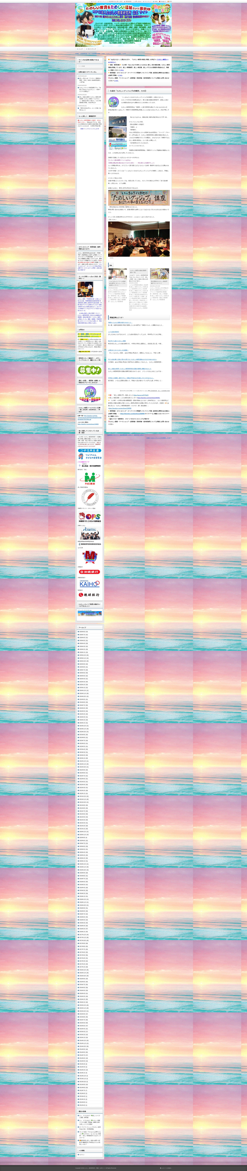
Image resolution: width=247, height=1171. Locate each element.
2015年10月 (82, 1011)
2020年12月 (82, 831)
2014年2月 (82, 1070)
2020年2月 (82, 858)
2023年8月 (82, 737)
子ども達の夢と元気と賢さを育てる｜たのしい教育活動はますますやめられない (132, 359)
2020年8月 (82, 840)
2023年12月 (82, 726)
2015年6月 (82, 1023)
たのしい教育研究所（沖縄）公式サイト (95, 1168)
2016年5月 (82, 990)
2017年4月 (82, 958)
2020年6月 (82, 846)
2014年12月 (82, 1040)
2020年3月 (82, 855)
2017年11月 (82, 937)
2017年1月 (82, 967)
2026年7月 (82, 634)
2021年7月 (82, 811)
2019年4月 (82, 887)
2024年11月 (82, 693)
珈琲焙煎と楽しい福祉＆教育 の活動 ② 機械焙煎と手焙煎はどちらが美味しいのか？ (89, 1142)
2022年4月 (82, 784)
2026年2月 (82, 649)
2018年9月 (82, 908)
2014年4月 (82, 1064)
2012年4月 (82, 1105)
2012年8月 (82, 1102)
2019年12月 (82, 864)
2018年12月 (82, 899)
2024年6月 (82, 708)
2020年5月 (82, 849)
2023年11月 (82, 729)
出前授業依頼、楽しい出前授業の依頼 (160, 390)
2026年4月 (82, 643)
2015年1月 (82, 1037)
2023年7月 (82, 740)
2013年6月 (82, 1093)
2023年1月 (82, 758)
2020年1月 (82, 861)
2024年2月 (82, 720)
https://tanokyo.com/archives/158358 (120, 408)
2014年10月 (82, 1046)
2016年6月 (82, 987)
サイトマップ (92, 49)
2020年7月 (82, 843)
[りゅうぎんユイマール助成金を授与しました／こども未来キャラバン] (117, 273)
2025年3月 (82, 681)
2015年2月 (82, 1034)
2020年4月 (82, 852)
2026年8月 (82, 631)
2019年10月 (82, 870)
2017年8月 (82, 946)
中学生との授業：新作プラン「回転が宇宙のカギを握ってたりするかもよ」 (131, 378)
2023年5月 (82, 746)
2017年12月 (82, 934)
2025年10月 (82, 661)
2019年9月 (82, 873)
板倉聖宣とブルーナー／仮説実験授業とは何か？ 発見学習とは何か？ (125, 435)
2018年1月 (82, 931)
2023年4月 (82, 749)
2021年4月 (82, 820)
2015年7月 (82, 1020)
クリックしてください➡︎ (84, 610)
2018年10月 (82, 905)
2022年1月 (82, 793)
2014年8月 (82, 1052)
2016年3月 (82, 996)
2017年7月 (82, 949)
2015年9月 (82, 1014)
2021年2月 (82, 825)
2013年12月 (82, 1076)
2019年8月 (82, 876)
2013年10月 (82, 1081)
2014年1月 (82, 1073)
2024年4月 (82, 714)
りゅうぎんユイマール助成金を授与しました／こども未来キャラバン (117, 283)
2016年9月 (82, 978)
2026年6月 (82, 637)
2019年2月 (82, 893)
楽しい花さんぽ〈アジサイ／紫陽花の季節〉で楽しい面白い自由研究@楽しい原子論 (90, 80)
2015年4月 (82, 1028)
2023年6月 (82, 743)
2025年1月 (82, 687)
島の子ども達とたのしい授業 (117, 341)
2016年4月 (82, 993)
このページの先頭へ (166, 1168)
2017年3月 (82, 961)
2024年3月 (82, 717)
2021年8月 (82, 808)
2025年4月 (82, 678)
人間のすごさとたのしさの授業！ (118, 350)
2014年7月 (82, 1055)
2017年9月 (82, 943)
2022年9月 (82, 770)
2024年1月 (82, 723)
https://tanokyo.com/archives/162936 (132, 413)
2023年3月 (82, 752)
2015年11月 (82, 1008)
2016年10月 (82, 976)
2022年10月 (82, 767)
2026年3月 (82, 646)
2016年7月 (82, 984)
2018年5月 (82, 920)
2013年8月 (82, 1087)
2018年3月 (82, 925)
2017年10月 (82, 940)
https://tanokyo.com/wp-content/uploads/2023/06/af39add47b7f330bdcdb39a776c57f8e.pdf (89, 417)
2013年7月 (82, 1090)
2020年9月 (82, 837)
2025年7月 (82, 670)
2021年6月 (82, 814)
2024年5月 (82, 711)
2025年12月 (82, 655)
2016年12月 (82, 970)
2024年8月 (82, 702)
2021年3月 (82, 823)
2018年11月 (82, 902)
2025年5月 (82, 676)
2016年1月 (82, 1002)
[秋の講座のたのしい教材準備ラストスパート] (159, 273)
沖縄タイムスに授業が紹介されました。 (120, 322)
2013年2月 (82, 1099)
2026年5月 (82, 640)
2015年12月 (82, 1005)
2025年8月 (82, 667)
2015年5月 (82, 1025)
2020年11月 (82, 834)
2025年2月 (82, 684)
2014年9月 (82, 1049)
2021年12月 (82, 796)
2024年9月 (82, 699)
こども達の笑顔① (113, 332)
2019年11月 (82, 867)
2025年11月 (82, 658)
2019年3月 (82, 890)
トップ (81, 49)
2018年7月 (82, 914)
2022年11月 (82, 764)
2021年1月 (82, 828)
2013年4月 (82, 1096)
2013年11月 (82, 1078)
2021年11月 (82, 799)
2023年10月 (82, 731)
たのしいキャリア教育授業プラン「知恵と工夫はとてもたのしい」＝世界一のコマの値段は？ (90, 89)
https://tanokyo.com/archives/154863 (88, 424)
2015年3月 (82, 1031)
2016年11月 (82, 973)
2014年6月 (82, 1058)
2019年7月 (82, 878)
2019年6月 (82, 881)
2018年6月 (82, 917)
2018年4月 (82, 923)
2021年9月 (82, 805)
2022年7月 (82, 776)
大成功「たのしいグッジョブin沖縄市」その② (158, 438)
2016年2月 (82, 999)
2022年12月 (82, 761)
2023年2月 (82, 755)
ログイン (81, 1154)
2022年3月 (82, 787)
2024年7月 (82, 705)
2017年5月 (82, 955)
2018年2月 (82, 928)
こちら (122, 70)
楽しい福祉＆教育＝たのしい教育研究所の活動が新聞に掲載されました (129, 368)
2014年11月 (82, 1043)
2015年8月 (82, 1017)
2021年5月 (82, 817)
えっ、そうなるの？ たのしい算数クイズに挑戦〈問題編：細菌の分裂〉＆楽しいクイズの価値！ (90, 1122)
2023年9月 (82, 734)
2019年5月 (82, 884)
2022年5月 (82, 781)
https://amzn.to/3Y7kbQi (141, 395)
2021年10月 (82, 802)
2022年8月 (82, 773)
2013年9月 (82, 1084)
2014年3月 (82, 1067)
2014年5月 (82, 1061)
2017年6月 (82, 952)
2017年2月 (82, 964)
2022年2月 (82, 790)
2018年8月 (82, 911)
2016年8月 (82, 981)
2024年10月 (82, 696)
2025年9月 (82, 664)
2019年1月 (82, 896)
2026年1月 (82, 652)
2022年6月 (82, 778)
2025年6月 (82, 673)
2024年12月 (82, 690)
